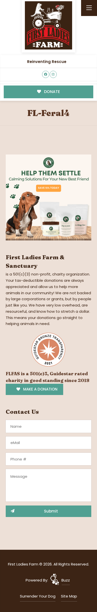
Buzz (65, 580)
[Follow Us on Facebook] (45, 74)
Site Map (69, 596)
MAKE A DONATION (39, 389)
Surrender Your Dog (37, 596)
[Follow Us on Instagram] (53, 74)
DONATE (51, 91)
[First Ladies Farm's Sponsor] (48, 197)
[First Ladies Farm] (48, 25)
